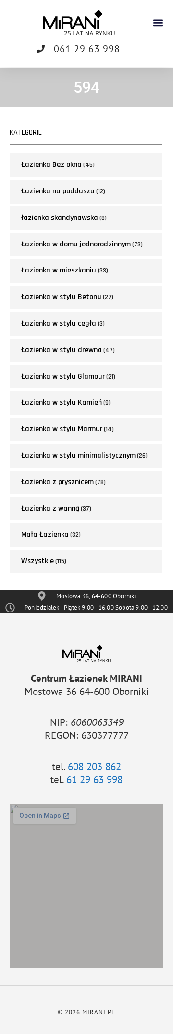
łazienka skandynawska (59, 218)
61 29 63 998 (94, 779)
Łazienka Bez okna (51, 165)
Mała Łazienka (45, 535)
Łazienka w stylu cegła (58, 323)
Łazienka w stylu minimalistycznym (78, 455)
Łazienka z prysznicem (57, 482)
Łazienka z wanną (50, 508)
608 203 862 (94, 766)
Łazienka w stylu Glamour (63, 376)
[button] (158, 22)
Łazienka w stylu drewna (61, 350)
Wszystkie (37, 561)
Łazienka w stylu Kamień (61, 402)
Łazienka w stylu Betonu (61, 297)
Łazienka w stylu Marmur (61, 429)
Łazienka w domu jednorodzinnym (76, 244)
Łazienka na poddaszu (58, 191)
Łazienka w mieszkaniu (58, 270)
